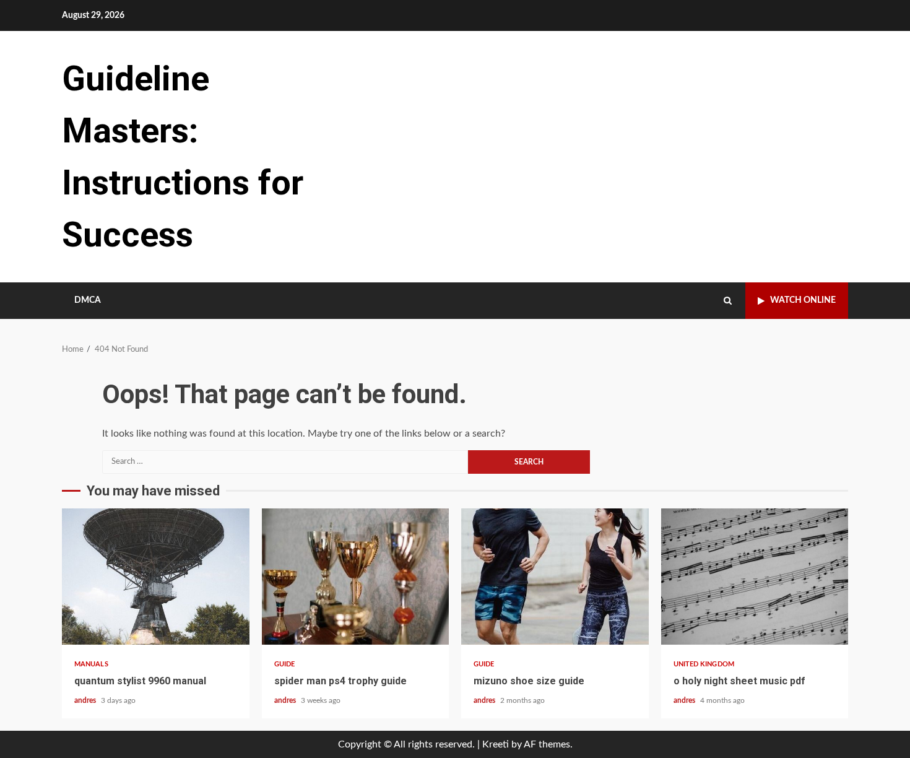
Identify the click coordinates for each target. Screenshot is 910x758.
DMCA (87, 300)
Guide (284, 664)
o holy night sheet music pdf (755, 576)
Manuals (91, 664)
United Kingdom (704, 664)
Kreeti (495, 744)
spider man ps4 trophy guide (355, 576)
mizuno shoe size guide (555, 576)
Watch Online (803, 300)
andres (86, 700)
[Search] (728, 301)
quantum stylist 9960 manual (155, 576)
